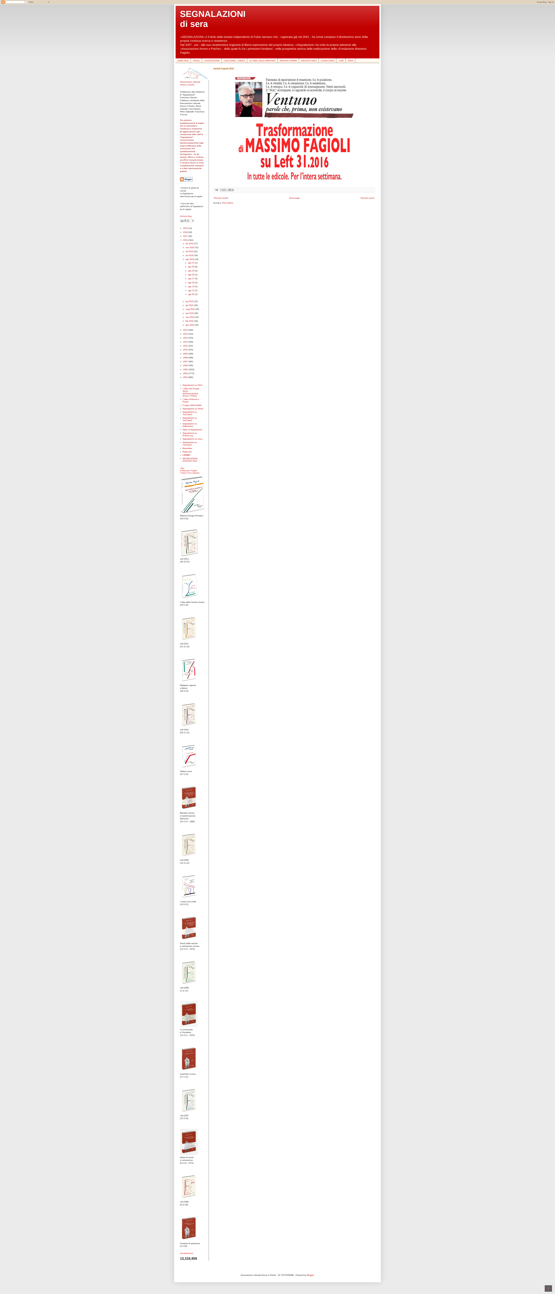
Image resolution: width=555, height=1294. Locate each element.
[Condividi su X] (227, 189)
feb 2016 (190, 321)
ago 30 (191, 266)
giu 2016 (190, 305)
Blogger (310, 1275)
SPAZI (350, 61)
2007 (185, 361)
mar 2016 (190, 317)
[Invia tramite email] (221, 189)
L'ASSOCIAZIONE (212, 61)
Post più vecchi (367, 198)
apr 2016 (190, 313)
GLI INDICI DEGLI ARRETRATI (262, 61)
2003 (185, 377)
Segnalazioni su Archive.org (190, 434)
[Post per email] (216, 190)
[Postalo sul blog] (224, 189)
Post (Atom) (227, 203)
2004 (185, 373)
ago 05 (191, 294)
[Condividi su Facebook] (229, 189)
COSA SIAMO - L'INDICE (234, 61)
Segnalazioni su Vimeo (193, 408)
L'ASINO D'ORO (327, 61)
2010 (185, 349)
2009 (185, 354)
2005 (185, 369)
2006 (185, 365)
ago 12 (191, 290)
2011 (185, 346)
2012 (185, 342)
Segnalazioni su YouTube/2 (190, 419)
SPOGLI (196, 61)
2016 (185, 240)
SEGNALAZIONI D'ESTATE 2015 (190, 459)
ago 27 (191, 278)
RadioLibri (187, 452)
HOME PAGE (183, 61)
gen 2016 (190, 325)
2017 (185, 236)
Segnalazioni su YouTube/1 (190, 413)
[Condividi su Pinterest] (232, 189)
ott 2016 (190, 251)
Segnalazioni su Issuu (192, 439)
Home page (294, 198)
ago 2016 (190, 259)
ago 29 (191, 271)
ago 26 (191, 282)
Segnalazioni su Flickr (192, 385)
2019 (185, 228)
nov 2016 (190, 247)
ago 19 (191, 286)
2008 (185, 357)
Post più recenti (221, 198)
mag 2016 (190, 309)
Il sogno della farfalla (192, 405)
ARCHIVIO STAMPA (288, 61)
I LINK (341, 61)
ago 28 (191, 274)
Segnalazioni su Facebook (190, 443)
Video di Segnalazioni (192, 429)
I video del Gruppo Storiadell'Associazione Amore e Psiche (191, 392)
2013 (185, 338)
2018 (185, 232)
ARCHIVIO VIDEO (309, 61)
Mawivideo (187, 448)
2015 (185, 330)
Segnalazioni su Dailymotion (190, 425)
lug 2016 (190, 301)
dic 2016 (190, 243)
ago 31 (191, 263)
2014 (185, 334)
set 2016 (190, 255)
